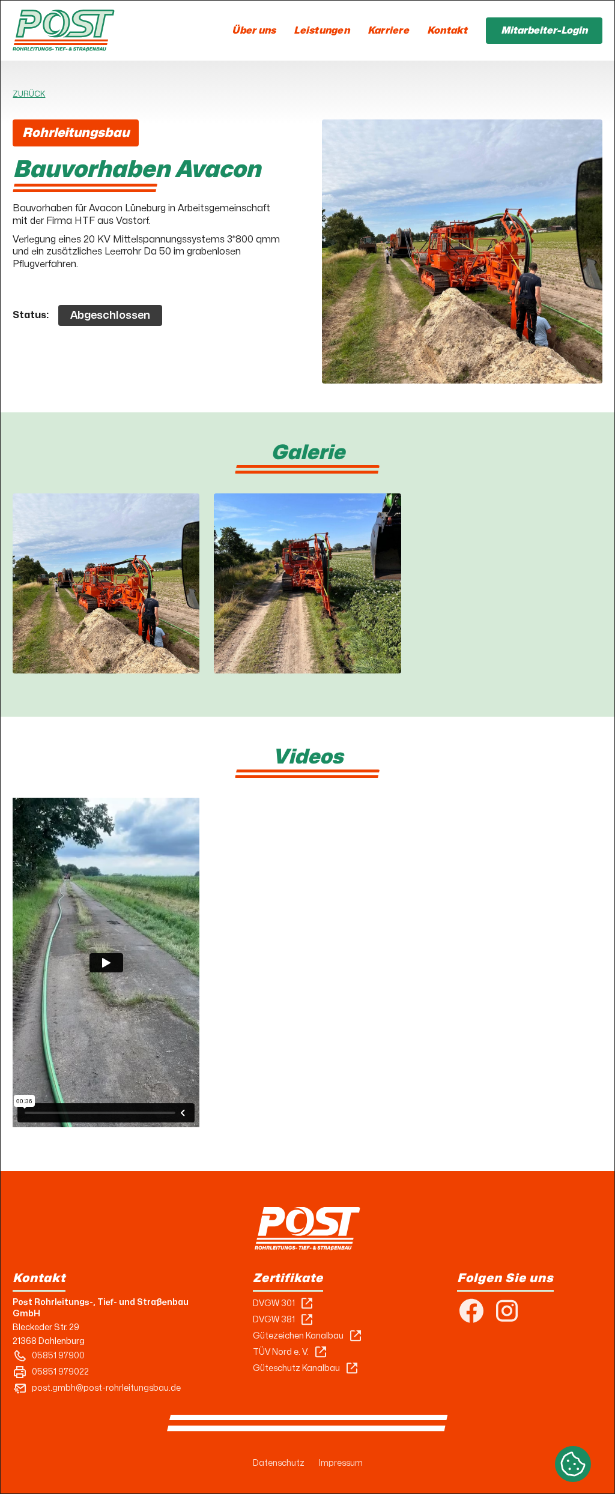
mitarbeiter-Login (544, 30)
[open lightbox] (106, 583)
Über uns (254, 30)
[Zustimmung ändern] (573, 1464)
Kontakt (447, 30)
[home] (63, 31)
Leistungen (322, 30)
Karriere (388, 30)
